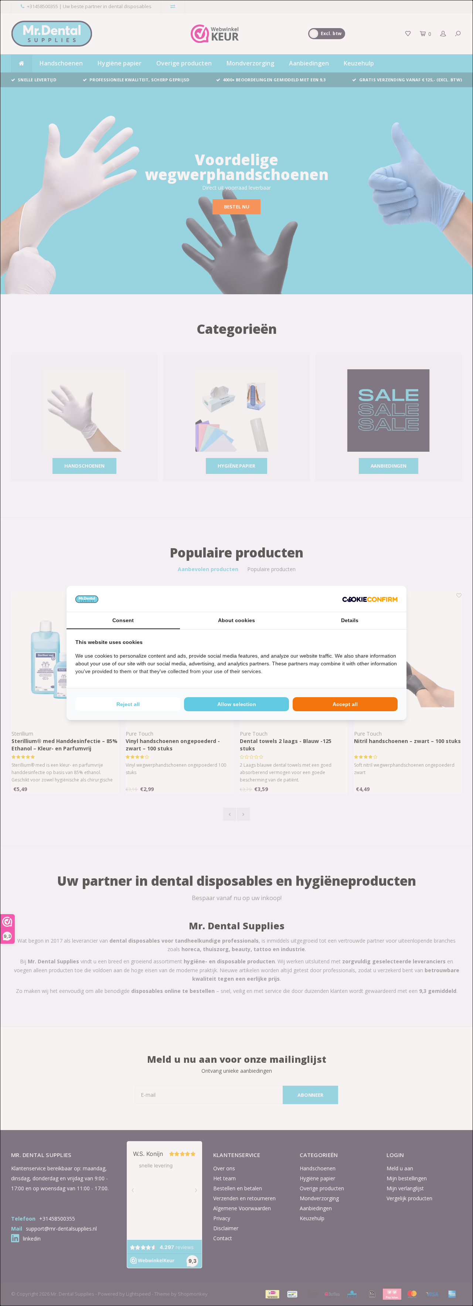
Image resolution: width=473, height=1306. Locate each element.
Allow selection (236, 704)
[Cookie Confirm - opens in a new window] (370, 599)
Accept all (345, 704)
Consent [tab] (123, 620)
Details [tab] (349, 620)
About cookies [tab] (236, 620)
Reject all (128, 704)
